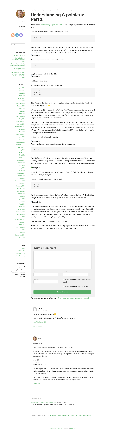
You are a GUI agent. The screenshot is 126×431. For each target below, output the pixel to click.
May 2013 (22, 132)
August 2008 (21, 199)
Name (35, 272)
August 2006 (21, 237)
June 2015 (22, 108)
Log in (23, 248)
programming (40, 10)
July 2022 (22, 93)
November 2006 (20, 230)
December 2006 (20, 227)
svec (23, 21)
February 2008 (20, 212)
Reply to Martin (37, 326)
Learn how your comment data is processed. (73, 298)
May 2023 (22, 90)
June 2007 (22, 222)
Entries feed (21, 250)
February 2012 (20, 142)
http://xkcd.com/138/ (39, 322)
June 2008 (22, 204)
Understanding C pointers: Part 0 (51, 24)
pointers (53, 415)
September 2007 (20, 219)
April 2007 (22, 224)
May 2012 (22, 139)
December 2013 (20, 121)
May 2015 (22, 111)
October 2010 (21, 163)
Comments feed (20, 253)
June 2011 (22, 152)
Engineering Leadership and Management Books (17, 64)
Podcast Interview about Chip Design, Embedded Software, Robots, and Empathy (18, 75)
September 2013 (20, 126)
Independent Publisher (56, 428)
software (47, 10)
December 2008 (20, 191)
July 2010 (22, 168)
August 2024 (21, 88)
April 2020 (22, 95)
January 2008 (21, 214)
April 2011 (22, 157)
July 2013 (22, 129)
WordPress (73, 428)
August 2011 (21, 147)
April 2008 (22, 206)
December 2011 (20, 144)
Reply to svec (36, 383)
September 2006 (20, 235)
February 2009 (20, 186)
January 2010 (21, 173)
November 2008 (20, 193)
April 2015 (22, 113)
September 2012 (20, 134)
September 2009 (20, 181)
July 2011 (22, 150)
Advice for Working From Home (19, 69)
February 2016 (20, 103)
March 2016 (21, 101)
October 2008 (21, 196)
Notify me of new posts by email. (76, 286)
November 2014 (20, 116)
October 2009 (21, 178)
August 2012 (21, 137)
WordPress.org (20, 256)
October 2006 (21, 232)
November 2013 (20, 124)
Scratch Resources (19, 55)
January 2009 (21, 188)
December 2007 (20, 217)
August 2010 (21, 165)
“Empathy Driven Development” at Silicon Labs (18, 59)
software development (58, 10)
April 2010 (22, 170)
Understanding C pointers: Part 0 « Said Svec (44, 402)
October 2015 (21, 106)
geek (33, 10)
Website (36, 279)
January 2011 (21, 160)
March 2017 (21, 98)
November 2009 (20, 175)
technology (69, 10)
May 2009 (22, 183)
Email (65, 272)
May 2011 (22, 155)
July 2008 (22, 201)
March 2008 (21, 209)
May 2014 (22, 119)
